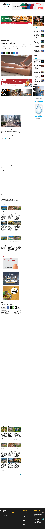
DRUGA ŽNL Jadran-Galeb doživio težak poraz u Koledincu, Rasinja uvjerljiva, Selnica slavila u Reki (37, 31)
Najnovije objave (37, 27)
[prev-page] (34, 55)
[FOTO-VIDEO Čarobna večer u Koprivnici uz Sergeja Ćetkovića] (42, 76)
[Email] (9, 53)
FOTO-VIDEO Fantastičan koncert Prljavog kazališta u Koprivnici (37, 61)
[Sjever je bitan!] (7, 4)
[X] (4, 53)
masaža (5, 304)
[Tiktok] (3, 515)
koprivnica (5, 302)
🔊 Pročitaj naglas (15, 48)
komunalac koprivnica (11, 302)
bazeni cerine (17, 302)
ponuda (4, 138)
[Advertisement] (16, 31)
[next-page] (36, 55)
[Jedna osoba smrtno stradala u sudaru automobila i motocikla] (42, 46)
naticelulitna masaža (10, 304)
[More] (18, 307)
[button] (6, 9)
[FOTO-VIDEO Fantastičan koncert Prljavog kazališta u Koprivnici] (42, 61)
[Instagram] (4, 515)
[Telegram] (14, 53)
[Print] (12, 53)
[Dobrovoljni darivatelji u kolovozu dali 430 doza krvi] (42, 72)
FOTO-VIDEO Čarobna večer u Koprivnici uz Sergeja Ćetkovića (37, 76)
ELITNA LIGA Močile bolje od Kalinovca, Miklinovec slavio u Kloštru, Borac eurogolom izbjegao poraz (37, 42)
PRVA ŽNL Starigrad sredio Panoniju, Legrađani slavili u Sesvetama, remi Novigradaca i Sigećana (37, 36)
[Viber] (17, 53)
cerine (2, 304)
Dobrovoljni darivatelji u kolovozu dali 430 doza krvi (37, 72)
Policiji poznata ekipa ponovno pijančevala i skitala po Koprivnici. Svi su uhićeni (37, 81)
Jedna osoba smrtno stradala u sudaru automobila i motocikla (37, 46)
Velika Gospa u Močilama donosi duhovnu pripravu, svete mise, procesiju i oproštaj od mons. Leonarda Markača (38, 514)
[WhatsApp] (7, 53)
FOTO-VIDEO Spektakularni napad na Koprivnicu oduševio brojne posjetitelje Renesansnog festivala (37, 67)
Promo (7, 40)
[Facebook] (2, 53)
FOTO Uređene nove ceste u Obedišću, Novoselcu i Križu (17, 312)
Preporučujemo (3, 40)
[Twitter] (8, 515)
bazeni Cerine (6, 127)
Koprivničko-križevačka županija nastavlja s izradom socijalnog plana (5, 312)
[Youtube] (6, 515)
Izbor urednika (37, 510)
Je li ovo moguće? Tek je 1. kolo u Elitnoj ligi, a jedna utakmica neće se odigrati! (37, 51)
